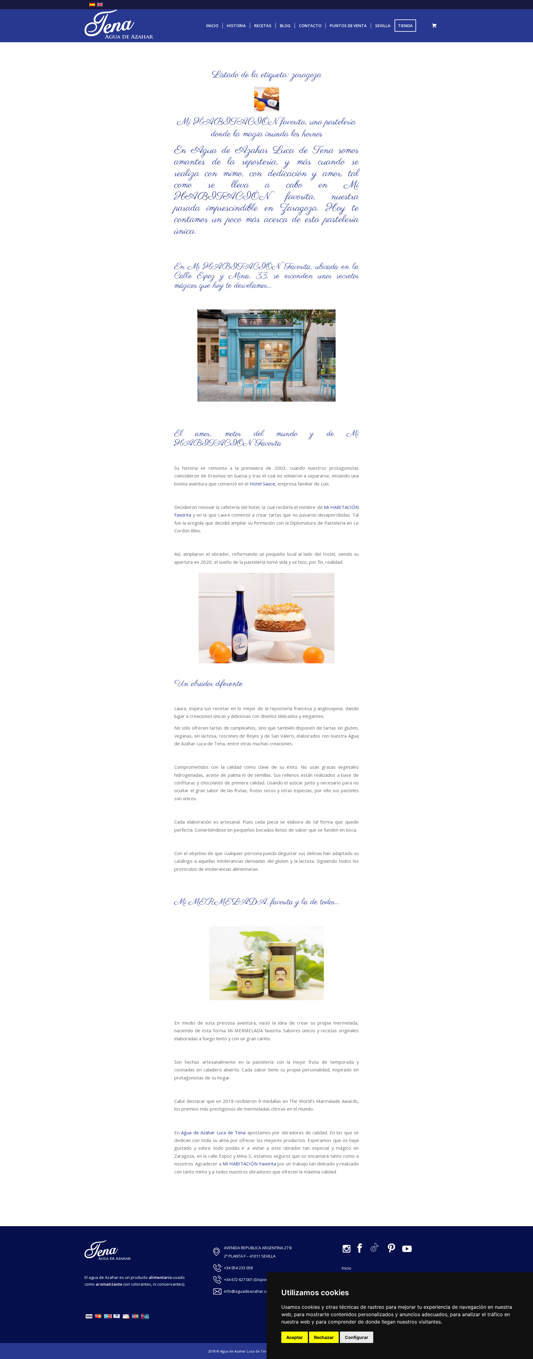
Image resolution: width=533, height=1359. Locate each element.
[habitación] (266, 99)
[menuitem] (212, 26)
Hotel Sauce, (262, 484)
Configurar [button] (356, 1337)
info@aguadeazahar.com (248, 1291)
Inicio (346, 1268)
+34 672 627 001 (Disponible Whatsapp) (260, 1279)
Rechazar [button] (324, 1337)
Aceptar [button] (294, 1337)
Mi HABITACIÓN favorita (266, 190)
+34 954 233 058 (238, 1268)
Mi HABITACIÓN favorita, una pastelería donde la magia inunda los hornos (266, 128)
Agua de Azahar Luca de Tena (213, 1132)
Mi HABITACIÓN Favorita (249, 267)
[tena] (119, 26)
